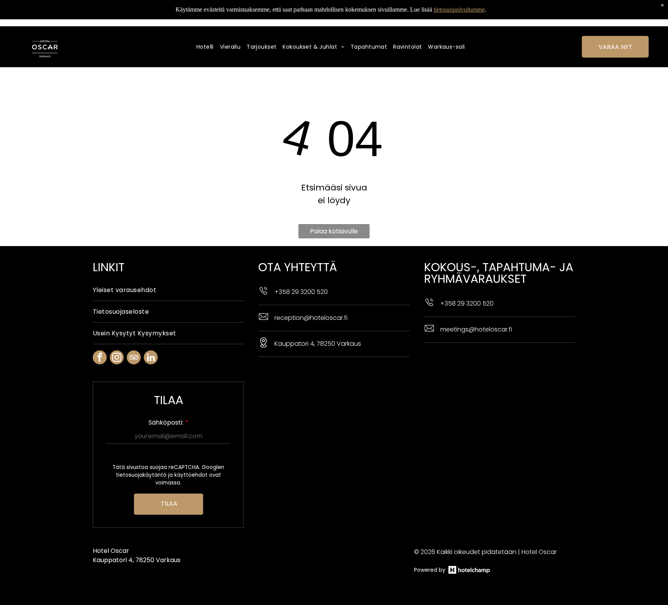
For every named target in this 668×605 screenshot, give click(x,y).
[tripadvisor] (134, 358)
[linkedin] (151, 358)
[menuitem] (208, 47)
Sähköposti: (165, 422)
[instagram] (117, 358)
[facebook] (100, 358)
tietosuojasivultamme (459, 9)
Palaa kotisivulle (334, 231)
